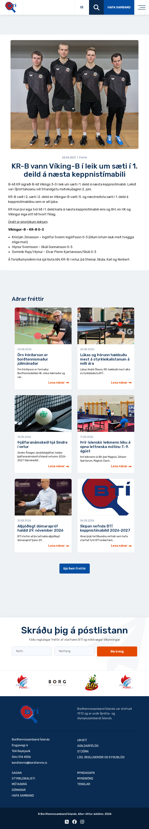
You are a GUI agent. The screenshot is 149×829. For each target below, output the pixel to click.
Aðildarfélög (87, 746)
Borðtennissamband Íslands (29, 714)
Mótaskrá (19, 784)
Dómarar (19, 790)
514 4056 (24, 757)
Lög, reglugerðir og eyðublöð (100, 757)
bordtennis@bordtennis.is (29, 762)
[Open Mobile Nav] (141, 7)
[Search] (96, 7)
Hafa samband (119, 7)
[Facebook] (74, 822)
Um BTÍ (82, 740)
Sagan (17, 773)
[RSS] (67, 822)
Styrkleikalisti (23, 778)
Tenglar (83, 784)
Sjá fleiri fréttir (74, 568)
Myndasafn (86, 773)
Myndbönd (85, 778)
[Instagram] (82, 822)
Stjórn (82, 751)
